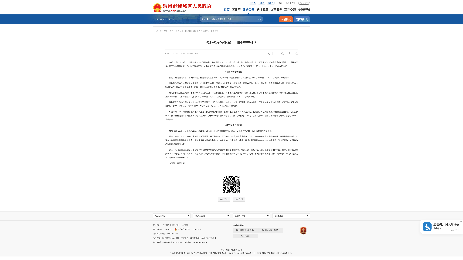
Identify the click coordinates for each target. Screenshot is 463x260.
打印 (226, 199)
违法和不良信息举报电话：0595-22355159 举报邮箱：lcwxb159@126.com (180, 242)
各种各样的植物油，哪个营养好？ (231, 43)
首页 (227, 9)
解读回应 (262, 9)
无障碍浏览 (302, 19)
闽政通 (247, 236)
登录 (287, 3)
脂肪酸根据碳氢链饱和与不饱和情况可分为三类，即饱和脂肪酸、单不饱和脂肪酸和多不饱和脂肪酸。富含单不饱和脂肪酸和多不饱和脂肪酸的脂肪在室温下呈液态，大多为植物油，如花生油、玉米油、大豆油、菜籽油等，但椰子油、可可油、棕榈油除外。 (231, 95)
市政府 (270, 3)
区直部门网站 (240, 216)
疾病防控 (214, 31)
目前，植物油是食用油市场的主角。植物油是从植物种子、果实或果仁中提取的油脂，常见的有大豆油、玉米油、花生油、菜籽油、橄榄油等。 (228, 78)
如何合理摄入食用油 (233, 125)
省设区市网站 (160, 216)
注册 (293, 3)
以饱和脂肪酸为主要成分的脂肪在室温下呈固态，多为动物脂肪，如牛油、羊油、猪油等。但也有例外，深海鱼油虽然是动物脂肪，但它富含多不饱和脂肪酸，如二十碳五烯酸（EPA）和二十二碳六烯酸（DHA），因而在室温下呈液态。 (231, 104)
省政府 (261, 3)
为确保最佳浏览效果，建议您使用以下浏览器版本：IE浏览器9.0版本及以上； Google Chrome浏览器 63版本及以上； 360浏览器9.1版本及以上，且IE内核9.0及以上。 (231, 253)
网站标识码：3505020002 (162, 229)
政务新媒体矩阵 (239, 225)
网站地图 (175, 225)
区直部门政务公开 (193, 31)
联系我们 (185, 225)
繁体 (280, 3)
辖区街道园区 (200, 216)
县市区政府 (279, 216)
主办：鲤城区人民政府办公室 (231, 250)
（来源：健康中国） (176, 163)
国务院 (252, 3)
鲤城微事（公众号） (247, 230)
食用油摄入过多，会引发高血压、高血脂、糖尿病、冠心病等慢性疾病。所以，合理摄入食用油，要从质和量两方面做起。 (219, 131)
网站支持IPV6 (304, 3)
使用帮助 (156, 225)
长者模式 (286, 19)
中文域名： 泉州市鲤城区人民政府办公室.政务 (198, 238)
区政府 (236, 9)
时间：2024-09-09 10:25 (175, 53)
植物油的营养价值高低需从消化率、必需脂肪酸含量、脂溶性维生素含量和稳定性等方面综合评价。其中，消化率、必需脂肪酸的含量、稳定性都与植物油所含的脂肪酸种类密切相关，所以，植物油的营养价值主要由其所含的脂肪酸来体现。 (231, 85)
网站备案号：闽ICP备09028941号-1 (166, 234)
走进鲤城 (304, 9)
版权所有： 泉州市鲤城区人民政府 (166, 238)
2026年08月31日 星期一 (163, 19)
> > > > (194, 31)
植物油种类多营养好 (233, 72)
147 (196, 53)
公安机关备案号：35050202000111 (190, 229)
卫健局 (206, 31)
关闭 (241, 199)
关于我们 (166, 225)
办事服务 (276, 9)
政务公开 (248, 9)
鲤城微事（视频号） (272, 230)
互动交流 (290, 9)
